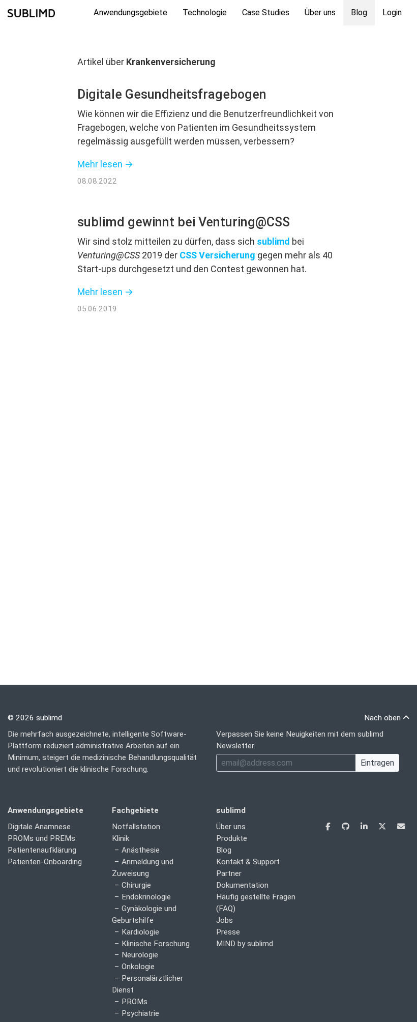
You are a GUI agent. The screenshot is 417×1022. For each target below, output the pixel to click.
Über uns (320, 12)
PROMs (134, 1001)
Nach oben (383, 717)
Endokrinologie (146, 896)
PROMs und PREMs (41, 838)
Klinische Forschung (156, 943)
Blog (359, 12)
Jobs (224, 920)
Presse (228, 932)
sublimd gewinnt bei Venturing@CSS (183, 222)
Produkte (231, 838)
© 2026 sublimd (35, 717)
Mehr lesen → (105, 164)
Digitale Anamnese (39, 826)
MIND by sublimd (244, 943)
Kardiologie (140, 932)
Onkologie (138, 966)
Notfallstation (136, 826)
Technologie (205, 12)
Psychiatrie (140, 1013)
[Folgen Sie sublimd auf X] (383, 826)
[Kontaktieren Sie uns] (401, 826)
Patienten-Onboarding (45, 861)
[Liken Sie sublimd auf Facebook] (329, 826)
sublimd (273, 241)
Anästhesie (141, 850)
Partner (229, 873)
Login (392, 12)
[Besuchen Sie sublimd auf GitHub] (346, 826)
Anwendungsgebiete (130, 12)
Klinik (120, 838)
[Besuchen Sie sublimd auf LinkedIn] (365, 826)
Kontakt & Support (248, 861)
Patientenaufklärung (42, 850)
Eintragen (377, 763)
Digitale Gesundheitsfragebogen (171, 94)
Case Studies (265, 12)
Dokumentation (242, 885)
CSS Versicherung (217, 255)
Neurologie (140, 954)
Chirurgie (136, 885)
